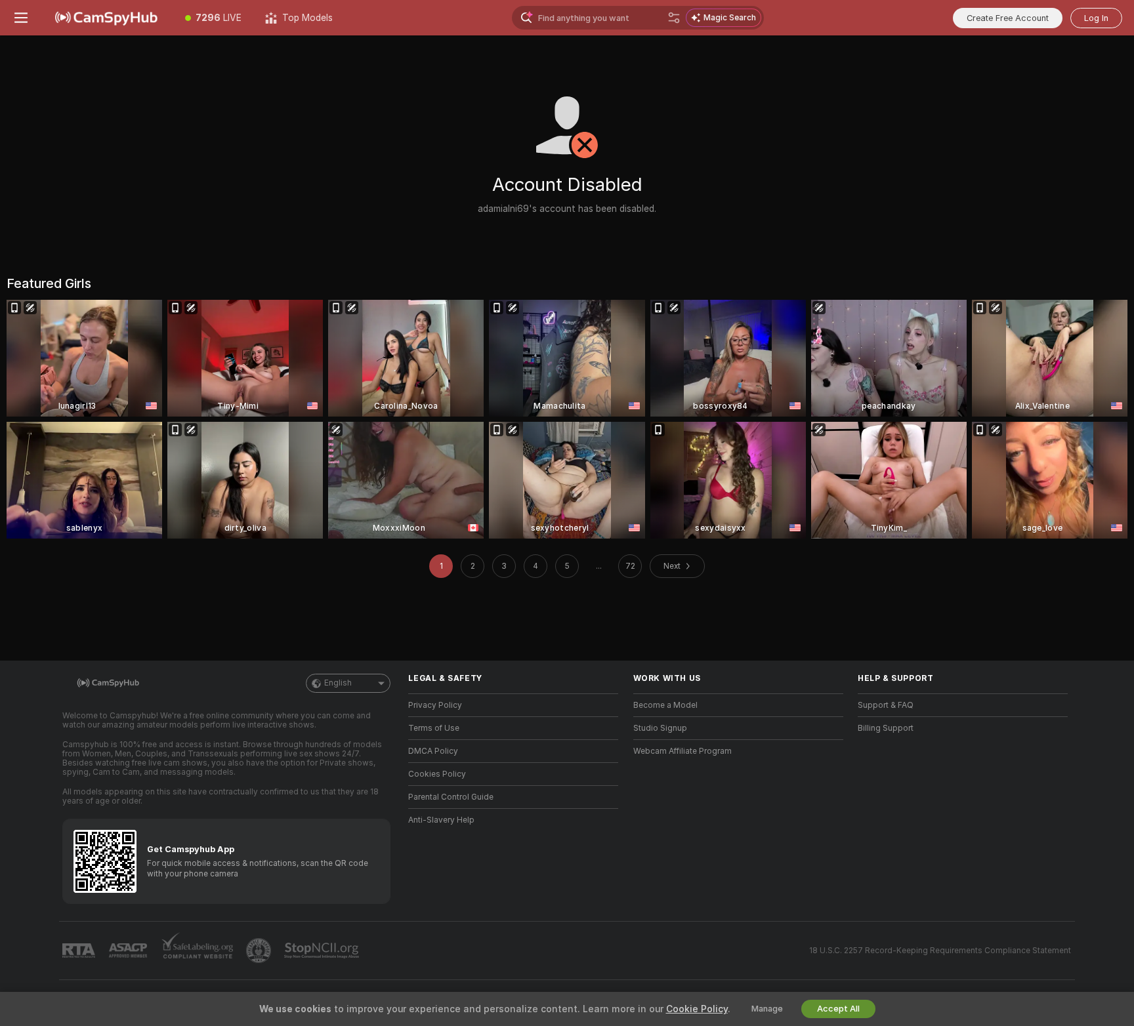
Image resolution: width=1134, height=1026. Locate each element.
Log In (1096, 18)
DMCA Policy (433, 751)
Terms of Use (433, 728)
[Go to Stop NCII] (323, 950)
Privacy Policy (435, 705)
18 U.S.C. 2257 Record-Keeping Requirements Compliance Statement (940, 950)
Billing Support (886, 728)
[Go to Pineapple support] (260, 950)
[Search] (674, 18)
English (338, 682)
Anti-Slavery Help (441, 820)
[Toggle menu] (21, 17)
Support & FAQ (886, 705)
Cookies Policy (437, 774)
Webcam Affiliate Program (682, 751)
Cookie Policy (697, 1009)
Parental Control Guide (451, 797)
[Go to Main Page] (107, 17)
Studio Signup (660, 728)
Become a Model (665, 705)
